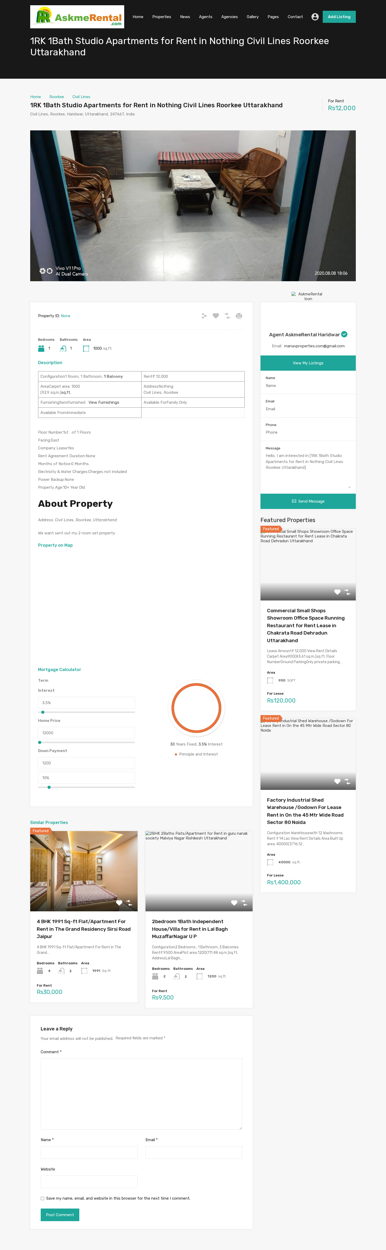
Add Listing (339, 16)
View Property (84, 895)
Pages (273, 16)
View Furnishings (102, 402)
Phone (271, 425)
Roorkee (56, 96)
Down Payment (52, 750)
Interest (46, 690)
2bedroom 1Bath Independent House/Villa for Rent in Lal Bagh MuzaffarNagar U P (190, 928)
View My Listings (308, 363)
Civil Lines (81, 96)
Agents (205, 16)
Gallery (253, 16)
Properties (161, 16)
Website (48, 1169)
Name (47, 1139)
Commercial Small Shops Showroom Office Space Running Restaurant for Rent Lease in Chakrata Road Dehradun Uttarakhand (306, 625)
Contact (295, 16)
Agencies (229, 16)
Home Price (49, 720)
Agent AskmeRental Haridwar (305, 335)
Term (43, 680)
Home (138, 16)
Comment (51, 1052)
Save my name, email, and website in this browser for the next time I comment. (118, 1198)
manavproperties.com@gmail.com (314, 346)
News (185, 16)
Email (151, 1139)
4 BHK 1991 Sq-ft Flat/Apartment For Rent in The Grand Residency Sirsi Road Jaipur (84, 928)
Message (273, 448)
